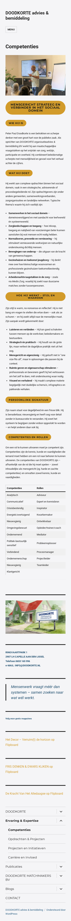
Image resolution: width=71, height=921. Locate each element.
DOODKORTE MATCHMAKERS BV (28, 877)
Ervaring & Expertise (21, 820)
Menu (11, 29)
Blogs (9, 889)
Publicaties (13, 866)
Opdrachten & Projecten (26, 839)
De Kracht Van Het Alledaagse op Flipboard (34, 793)
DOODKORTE (15, 811)
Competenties (19, 830)
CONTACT (12, 898)
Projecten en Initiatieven (27, 848)
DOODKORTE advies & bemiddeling (27, 15)
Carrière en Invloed (22, 857)
